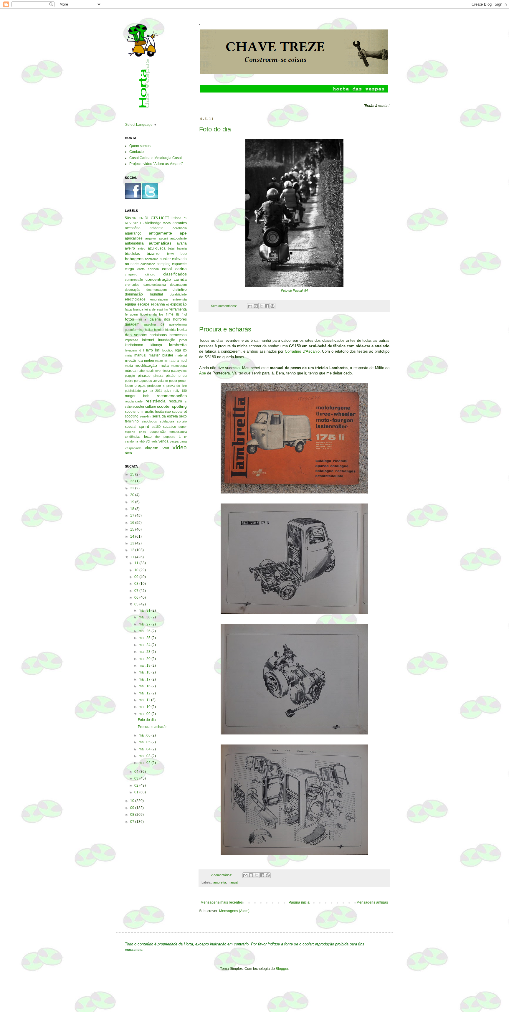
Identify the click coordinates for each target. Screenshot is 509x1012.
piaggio (130, 375)
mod (183, 361)
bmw (170, 253)
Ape (202, 373)
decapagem (178, 284)
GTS (154, 218)
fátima (142, 319)
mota (164, 365)
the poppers (165, 436)
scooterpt (179, 412)
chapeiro (131, 274)
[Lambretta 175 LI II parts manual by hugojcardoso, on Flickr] (294, 493)
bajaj (171, 248)
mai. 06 (145, 735)
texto (148, 437)
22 (132, 488)
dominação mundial (144, 294)
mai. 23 (145, 652)
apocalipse (134, 238)
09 (136, 577)
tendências (133, 436)
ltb (185, 350)
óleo (128, 453)
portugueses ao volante (151, 380)
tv (185, 436)
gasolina (150, 324)
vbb (142, 441)
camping (164, 264)
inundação (166, 340)
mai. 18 (145, 672)
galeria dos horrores (168, 319)
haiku (149, 329)
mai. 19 (145, 665)
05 (136, 604)
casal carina (174, 268)
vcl (148, 441)
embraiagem (159, 299)
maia (128, 355)
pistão (171, 376)
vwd (166, 448)
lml (157, 350)
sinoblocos (149, 421)
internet (148, 340)
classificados (175, 274)
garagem (132, 324)
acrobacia (180, 228)
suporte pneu (135, 431)
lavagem (131, 350)
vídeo (180, 447)
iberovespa (178, 335)
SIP (135, 223)
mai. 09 (145, 714)
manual (233, 882)
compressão (134, 279)
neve (157, 370)
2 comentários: (222, 875)
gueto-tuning (178, 324)
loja (178, 350)
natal (149, 370)
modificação (146, 365)
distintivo (180, 290)
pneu (183, 376)
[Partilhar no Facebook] (267, 306)
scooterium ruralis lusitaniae (148, 412)
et (167, 304)
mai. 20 (145, 659)
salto (128, 406)
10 (136, 570)
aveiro (130, 248)
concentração (158, 279)
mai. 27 (145, 624)
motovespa (179, 365)
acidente (156, 228)
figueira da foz (151, 314)
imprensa (131, 340)
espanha (158, 304)
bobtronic (151, 259)
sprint (144, 426)
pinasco (144, 376)
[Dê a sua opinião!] (256, 306)
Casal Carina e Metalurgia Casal (155, 158)
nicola (166, 370)
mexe (159, 360)
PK (185, 218)
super (183, 426)
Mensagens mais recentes (222, 902)
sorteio (182, 421)
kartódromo (134, 345)
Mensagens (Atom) (234, 911)
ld (140, 350)
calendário (148, 264)
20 (132, 495)
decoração (132, 289)
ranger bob (137, 396)
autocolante (178, 238)
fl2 (177, 314)
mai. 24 (145, 645)
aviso (141, 248)
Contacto (136, 152)
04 (136, 772)
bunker (165, 259)
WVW (167, 223)
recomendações (172, 395)
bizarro (153, 253)
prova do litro (176, 385)
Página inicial (299, 902)
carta (141, 269)
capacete (179, 264)
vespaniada (133, 448)
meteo (149, 361)
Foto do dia (215, 129)
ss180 (156, 426)
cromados (132, 284)
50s (128, 218)
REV (128, 223)
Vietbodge (153, 223)
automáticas (160, 243)
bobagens (134, 258)
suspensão (158, 431)
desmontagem (156, 289)
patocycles (179, 370)
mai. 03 (145, 756)
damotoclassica (154, 284)
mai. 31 (145, 610)
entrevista (180, 299)
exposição (178, 304)
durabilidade (178, 294)
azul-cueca (157, 248)
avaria (182, 243)
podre (129, 380)
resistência (156, 401)
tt (180, 437)
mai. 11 (145, 700)
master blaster (161, 355)
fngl (184, 314)
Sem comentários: (224, 306)
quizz (167, 390)
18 (132, 509)
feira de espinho (156, 309)
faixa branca (134, 309)
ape (183, 233)
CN (141, 218)
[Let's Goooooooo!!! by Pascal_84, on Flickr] (294, 285)
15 (132, 529)
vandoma (131, 441)
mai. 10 (145, 707)
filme (169, 314)
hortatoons (158, 335)
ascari (163, 238)
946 (134, 218)
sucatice (169, 427)
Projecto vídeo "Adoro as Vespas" (156, 164)
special (130, 427)
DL (147, 218)
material (181, 355)
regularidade (134, 401)
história (170, 329)
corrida (180, 279)
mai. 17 (145, 679)
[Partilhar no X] (261, 306)
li (143, 350)
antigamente (160, 233)
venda (163, 441)
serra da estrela (165, 416)
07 (136, 591)
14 (132, 536)
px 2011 (156, 390)
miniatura (171, 361)
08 (136, 584)
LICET (164, 218)
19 (132, 502)
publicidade (133, 390)
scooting (131, 416)
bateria (182, 248)
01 (136, 792)
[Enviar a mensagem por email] (250, 306)
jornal (183, 340)
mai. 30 (145, 617)
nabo (141, 370)
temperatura (178, 431)
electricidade (135, 299)
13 (132, 543)
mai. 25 (145, 638)
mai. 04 (145, 749)
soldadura (167, 421)
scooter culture (144, 407)
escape (143, 304)
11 (132, 557)
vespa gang (178, 441)
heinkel (159, 329)
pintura (158, 375)
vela (154, 441)
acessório (133, 228)
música (130, 371)
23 (132, 481)
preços (140, 386)
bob (184, 254)
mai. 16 (145, 686)
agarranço (133, 233)
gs (162, 324)
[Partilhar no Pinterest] (272, 306)
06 (136, 597)
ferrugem (131, 314)
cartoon (153, 269)
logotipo (167, 350)
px (145, 390)
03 (136, 778)
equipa (130, 304)
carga (129, 269)
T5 (141, 223)
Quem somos (140, 146)
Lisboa (176, 218)
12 (132, 550)
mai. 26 (145, 631)
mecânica (134, 360)
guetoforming (134, 329)
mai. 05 (145, 742)
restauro (175, 401)
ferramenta (178, 309)
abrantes (180, 223)
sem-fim (145, 416)
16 (132, 523)
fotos (129, 319)
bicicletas (132, 254)
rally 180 (180, 390)
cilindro (150, 274)
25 (132, 474)
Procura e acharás (225, 329)
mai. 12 (145, 693)
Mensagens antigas (372, 902)
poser (173, 380)
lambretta (219, 882)
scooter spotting (172, 406)
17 (132, 516)
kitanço (156, 345)
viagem (151, 447)
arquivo (150, 238)
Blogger (282, 969)
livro (149, 350)
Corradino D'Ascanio (302, 351)
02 (136, 785)
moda (129, 365)
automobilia (134, 243)
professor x (156, 385)
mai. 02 (145, 763)
